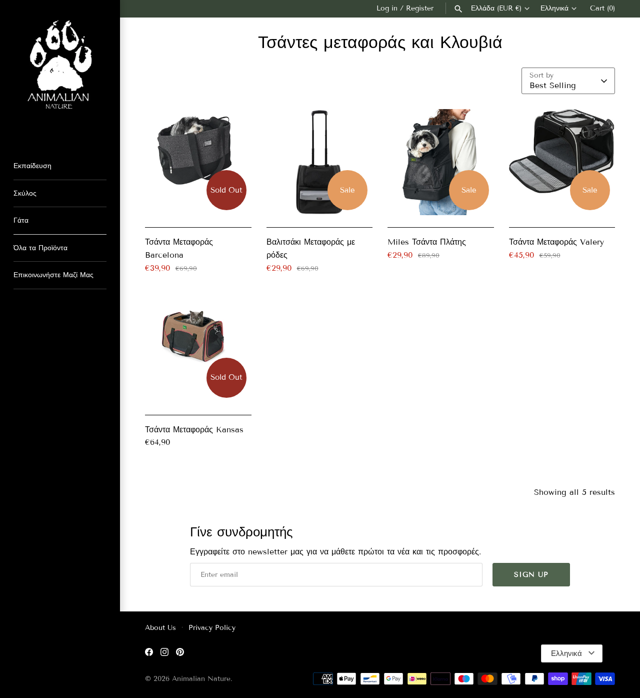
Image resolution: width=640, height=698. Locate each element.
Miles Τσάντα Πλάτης (427, 242)
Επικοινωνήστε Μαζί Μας (54, 275)
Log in (387, 8)
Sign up (531, 574)
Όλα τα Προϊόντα (41, 248)
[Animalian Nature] (60, 71)
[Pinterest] (180, 653)
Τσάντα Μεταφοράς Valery (556, 242)
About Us (160, 627)
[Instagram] (164, 653)
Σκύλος (25, 193)
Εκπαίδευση (33, 166)
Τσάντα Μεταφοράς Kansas (194, 429)
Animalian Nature (201, 678)
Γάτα (21, 220)
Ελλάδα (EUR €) (496, 9)
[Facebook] (149, 653)
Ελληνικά (554, 9)
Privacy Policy (212, 627)
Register (420, 8)
